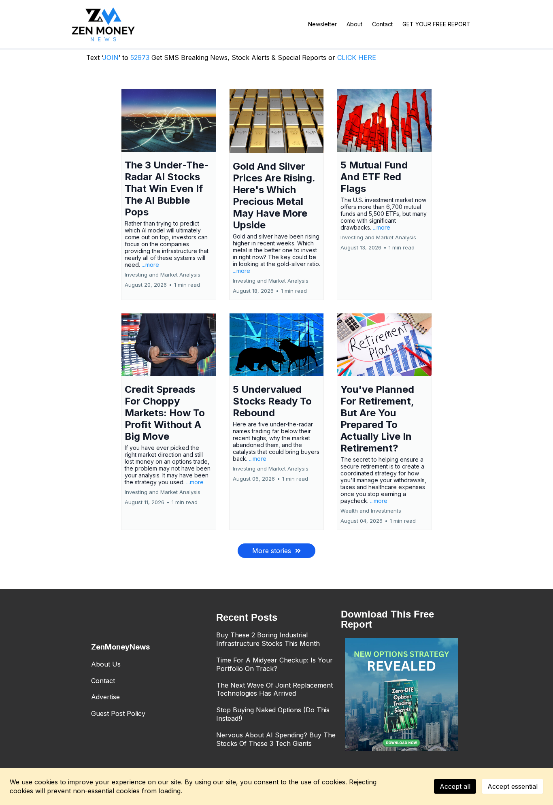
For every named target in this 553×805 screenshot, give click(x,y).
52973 (140, 57)
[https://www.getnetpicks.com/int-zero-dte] (401, 694)
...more (150, 264)
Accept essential (512, 786)
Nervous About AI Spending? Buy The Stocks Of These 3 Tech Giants (276, 739)
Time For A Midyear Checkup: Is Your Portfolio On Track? (274, 664)
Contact (103, 681)
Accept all (455, 786)
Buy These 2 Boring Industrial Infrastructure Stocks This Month (268, 639)
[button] (169, 194)
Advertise (105, 697)
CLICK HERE (356, 57)
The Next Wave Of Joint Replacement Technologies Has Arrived (274, 689)
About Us (106, 664)
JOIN (110, 57)
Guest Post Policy (118, 713)
